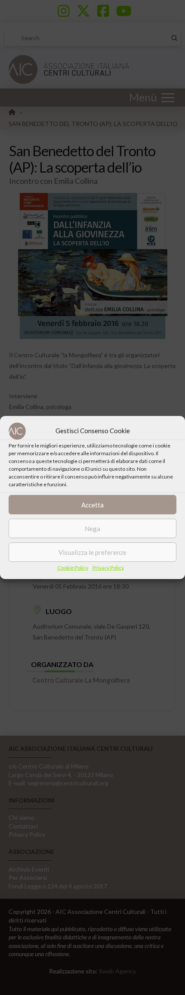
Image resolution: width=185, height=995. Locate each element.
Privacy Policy (108, 567)
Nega (92, 528)
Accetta (92, 505)
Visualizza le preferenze (92, 552)
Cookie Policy (72, 567)
